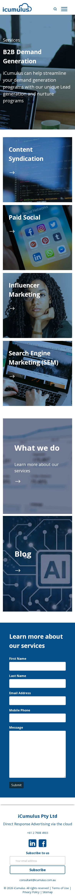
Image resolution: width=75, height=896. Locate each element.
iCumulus (19, 888)
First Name (17, 659)
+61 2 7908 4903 (37, 833)
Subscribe (37, 869)
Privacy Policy (30, 892)
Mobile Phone (19, 710)
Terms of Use (60, 888)
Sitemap (47, 892)
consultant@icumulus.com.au (37, 880)
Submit (16, 785)
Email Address (20, 693)
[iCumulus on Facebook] (42, 843)
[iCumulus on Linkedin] (32, 843)
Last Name (17, 676)
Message (16, 727)
